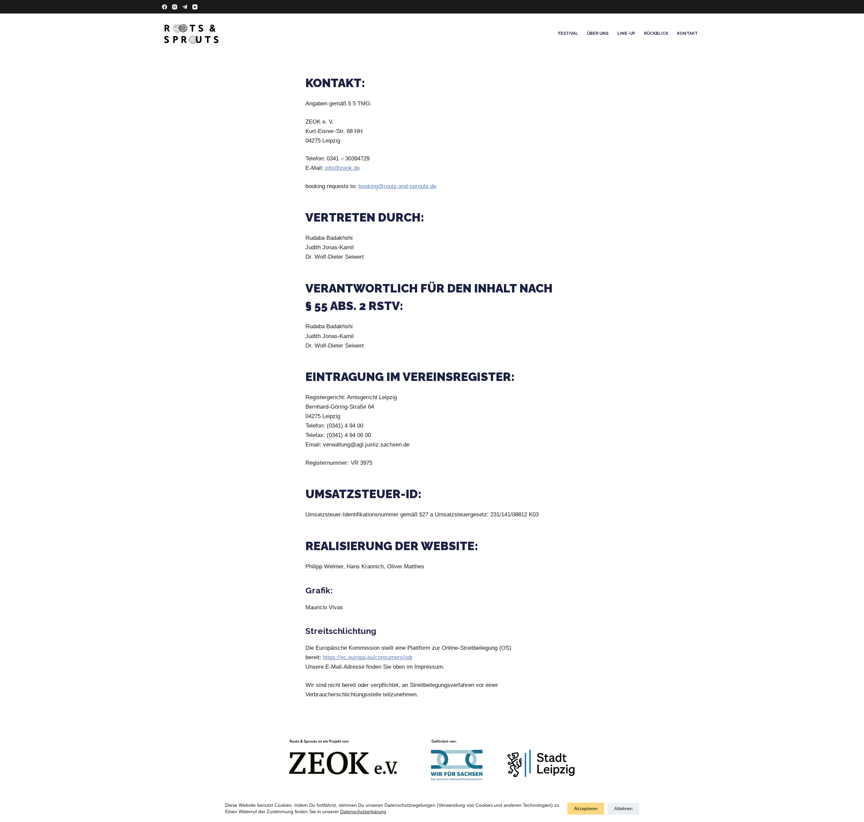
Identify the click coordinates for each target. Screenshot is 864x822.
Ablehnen (623, 808)
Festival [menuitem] (568, 33)
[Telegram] (184, 6)
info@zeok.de (341, 168)
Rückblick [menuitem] (656, 33)
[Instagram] (174, 6)
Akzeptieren (585, 808)
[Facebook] (164, 6)
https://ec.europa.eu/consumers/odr (368, 657)
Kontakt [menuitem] (687, 33)
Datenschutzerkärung (363, 811)
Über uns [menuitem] (598, 33)
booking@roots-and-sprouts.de (397, 186)
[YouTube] (194, 6)
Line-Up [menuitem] (626, 33)
